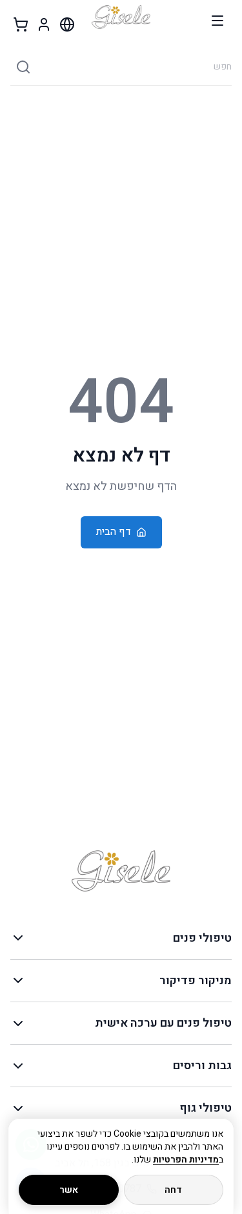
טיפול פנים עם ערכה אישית (163, 1023)
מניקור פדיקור (195, 980)
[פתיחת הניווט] (217, 20)
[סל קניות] (20, 24)
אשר (68, 1190)
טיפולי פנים (202, 938)
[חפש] (23, 67)
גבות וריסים (202, 1065)
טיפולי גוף (205, 1108)
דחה (173, 1190)
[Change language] (67, 24)
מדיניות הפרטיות (186, 1159)
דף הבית (113, 531)
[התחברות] (43, 24)
